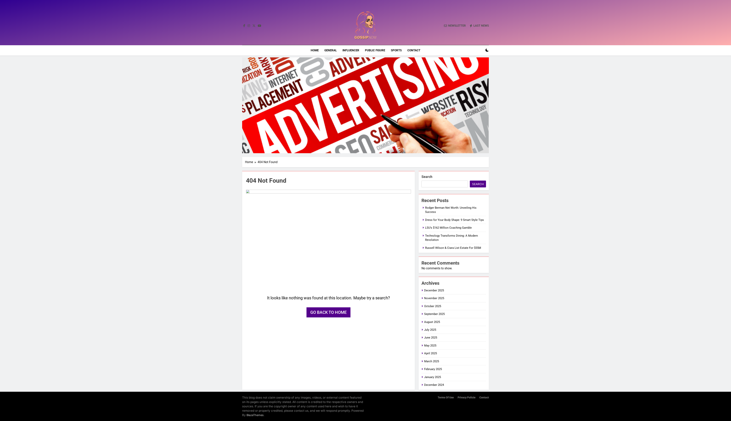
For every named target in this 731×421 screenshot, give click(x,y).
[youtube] (259, 26)
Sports (396, 50)
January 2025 (432, 377)
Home (315, 50)
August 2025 (432, 322)
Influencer (350, 50)
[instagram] (248, 26)
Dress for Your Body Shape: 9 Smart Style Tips (454, 220)
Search (426, 177)
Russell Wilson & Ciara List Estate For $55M (453, 248)
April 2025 (430, 353)
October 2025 (432, 306)
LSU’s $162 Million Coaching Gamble (448, 227)
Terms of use (446, 397)
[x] (254, 26)
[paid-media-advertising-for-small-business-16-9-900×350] (365, 105)
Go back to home (328, 312)
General (330, 50)
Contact (413, 50)
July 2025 (430, 329)
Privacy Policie (467, 397)
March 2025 (431, 361)
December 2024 (434, 385)
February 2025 (433, 369)
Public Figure (375, 50)
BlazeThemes (255, 415)
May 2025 (430, 345)
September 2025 (434, 314)
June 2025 (430, 337)
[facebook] (244, 26)
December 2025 (434, 290)
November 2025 (434, 298)
